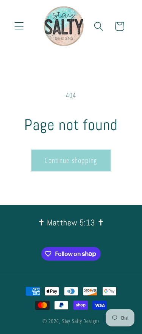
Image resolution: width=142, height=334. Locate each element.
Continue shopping (71, 160)
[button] (19, 26)
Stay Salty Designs (81, 321)
